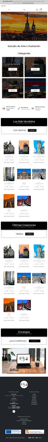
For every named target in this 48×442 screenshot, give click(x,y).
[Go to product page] (9, 147)
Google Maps (34, 404)
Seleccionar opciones (9, 162)
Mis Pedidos (34, 402)
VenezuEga (24, 424)
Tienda (34, 394)
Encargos (34, 397)
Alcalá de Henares (24, 419)
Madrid (9, 155)
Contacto (34, 396)
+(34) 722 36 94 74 (14, 400)
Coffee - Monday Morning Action (24, 420)
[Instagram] (14, 411)
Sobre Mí (34, 399)
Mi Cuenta (34, 400)
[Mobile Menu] (9, 10)
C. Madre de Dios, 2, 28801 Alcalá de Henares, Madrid (13, 396)
